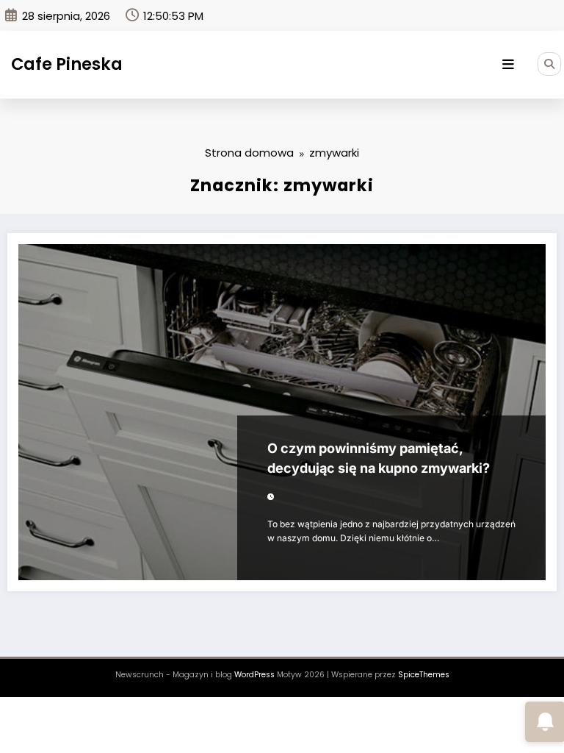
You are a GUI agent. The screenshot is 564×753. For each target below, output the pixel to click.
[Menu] (508, 64)
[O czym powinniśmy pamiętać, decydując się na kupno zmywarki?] (282, 412)
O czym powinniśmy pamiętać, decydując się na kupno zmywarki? (378, 458)
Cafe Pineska (67, 64)
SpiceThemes (423, 674)
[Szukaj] (549, 64)
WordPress (254, 674)
